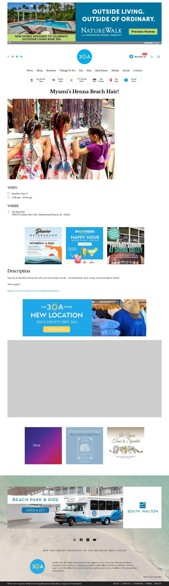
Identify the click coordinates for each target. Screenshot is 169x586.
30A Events (101, 80)
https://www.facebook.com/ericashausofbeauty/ (33, 290)
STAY (90, 550)
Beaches (51, 70)
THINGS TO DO (74, 550)
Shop (40, 70)
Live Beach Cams (40, 80)
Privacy (158, 584)
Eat (81, 70)
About (116, 584)
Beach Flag (60, 80)
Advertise (138, 584)
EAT (85, 550)
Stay (89, 70)
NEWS (52, 550)
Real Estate (101, 70)
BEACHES (61, 550)
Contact (137, 70)
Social (126, 70)
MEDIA (112, 550)
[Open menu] (158, 57)
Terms (149, 584)
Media (115, 70)
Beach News (133, 80)
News (30, 70)
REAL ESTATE (100, 550)
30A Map (116, 80)
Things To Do (67, 70)
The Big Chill (18, 212)
